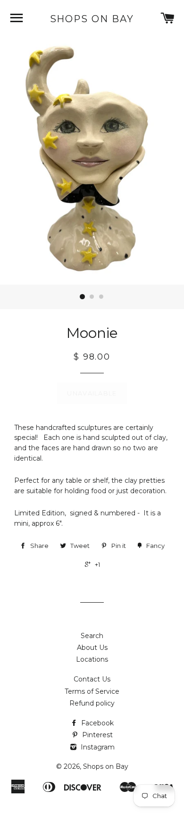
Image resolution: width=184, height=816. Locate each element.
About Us (92, 647)
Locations (92, 659)
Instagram (97, 747)
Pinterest (96, 735)
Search (92, 635)
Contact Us (92, 679)
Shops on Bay (92, 19)
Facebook (96, 723)
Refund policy (92, 703)
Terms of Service (92, 691)
